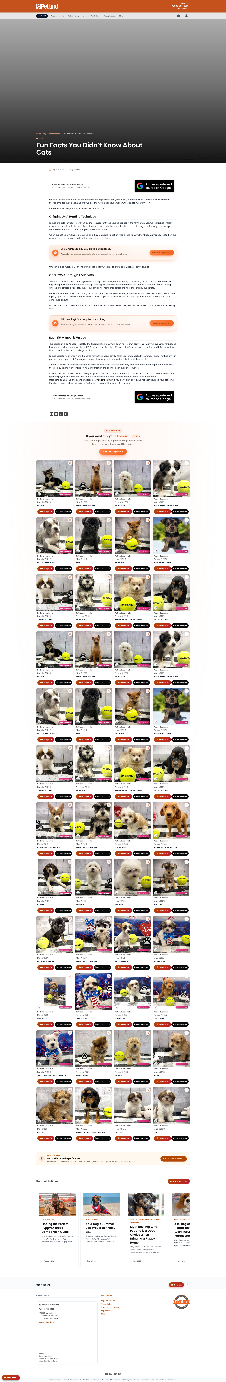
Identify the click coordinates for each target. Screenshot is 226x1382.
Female (44, 502)
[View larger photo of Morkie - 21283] (186, 1033)
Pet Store (140, 1220)
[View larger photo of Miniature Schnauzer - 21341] (109, 805)
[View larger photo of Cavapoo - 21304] (148, 976)
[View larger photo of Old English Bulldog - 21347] (70, 520)
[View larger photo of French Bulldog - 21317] (70, 919)
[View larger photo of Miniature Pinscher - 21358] (109, 463)
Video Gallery (73, 16)
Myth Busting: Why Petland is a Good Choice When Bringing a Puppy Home (143, 1234)
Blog (121, 16)
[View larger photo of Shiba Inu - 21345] (148, 520)
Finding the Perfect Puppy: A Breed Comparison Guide (55, 1228)
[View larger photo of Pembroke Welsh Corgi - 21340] (70, 805)
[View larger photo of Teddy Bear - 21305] (109, 976)
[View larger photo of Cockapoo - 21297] (186, 976)
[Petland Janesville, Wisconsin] (47, 6)
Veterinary (134, 1222)
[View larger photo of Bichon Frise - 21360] (148, 463)
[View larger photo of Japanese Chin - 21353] (70, 577)
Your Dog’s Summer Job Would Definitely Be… (100, 1228)
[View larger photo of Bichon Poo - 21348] (109, 577)
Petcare (148, 1220)
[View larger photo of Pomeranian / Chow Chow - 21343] (148, 577)
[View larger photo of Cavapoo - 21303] (70, 976)
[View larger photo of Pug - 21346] (109, 520)
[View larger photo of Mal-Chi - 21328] (186, 862)
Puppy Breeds (109, 16)
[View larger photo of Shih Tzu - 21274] (186, 1090)
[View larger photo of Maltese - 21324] (109, 862)
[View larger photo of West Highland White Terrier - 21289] (70, 1033)
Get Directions (47, 1322)
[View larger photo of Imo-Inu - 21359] (70, 463)
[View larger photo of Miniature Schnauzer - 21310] (109, 919)
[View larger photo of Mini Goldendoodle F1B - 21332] (186, 805)
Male (81, 502)
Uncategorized (54, 134)
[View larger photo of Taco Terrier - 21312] (148, 919)
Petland (40, 139)
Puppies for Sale (57, 16)
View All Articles (179, 1181)
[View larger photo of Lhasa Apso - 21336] (148, 805)
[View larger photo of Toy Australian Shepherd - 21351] (186, 463)
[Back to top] (187, 1285)
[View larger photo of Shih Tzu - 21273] (148, 1090)
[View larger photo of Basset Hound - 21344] (186, 577)
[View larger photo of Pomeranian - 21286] (109, 1033)
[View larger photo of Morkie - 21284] (70, 1090)
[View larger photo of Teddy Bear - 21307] (186, 919)
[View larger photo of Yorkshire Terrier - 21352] (186, 520)
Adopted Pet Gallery (91, 16)
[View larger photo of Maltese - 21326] (148, 862)
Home (38, 134)
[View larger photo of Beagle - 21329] (70, 862)
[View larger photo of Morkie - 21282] (148, 1033)
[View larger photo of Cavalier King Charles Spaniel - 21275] (109, 1090)
